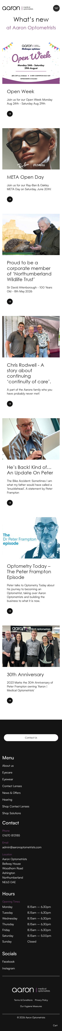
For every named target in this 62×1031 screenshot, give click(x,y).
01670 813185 (11, 835)
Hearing (7, 799)
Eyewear (7, 779)
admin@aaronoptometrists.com (22, 847)
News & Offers (11, 793)
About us (8, 765)
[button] (55, 1025)
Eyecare (7, 772)
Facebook (8, 961)
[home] (13, 8)
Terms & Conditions (23, 1000)
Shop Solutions (11, 813)
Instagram (8, 968)
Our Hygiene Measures (31, 1006)
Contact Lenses (12, 786)
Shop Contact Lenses (15, 806)
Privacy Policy (41, 1000)
